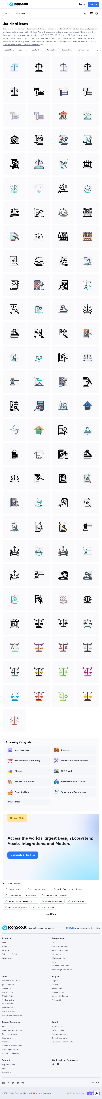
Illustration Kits (58, 958)
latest (33, 41)
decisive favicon (15, 889)
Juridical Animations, (12, 44)
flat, (74, 29)
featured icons (46, 41)
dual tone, (80, 29)
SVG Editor (6, 988)
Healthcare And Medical (73, 782)
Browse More (13, 802)
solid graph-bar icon (53, 901)
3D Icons (55, 942)
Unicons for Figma (60, 996)
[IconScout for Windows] (58, 1065)
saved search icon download (56, 895)
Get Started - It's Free (23, 855)
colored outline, (65, 29)
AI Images (56, 954)
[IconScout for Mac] (53, 1065)
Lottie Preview (8, 1011)
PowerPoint (57, 988)
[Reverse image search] (85, 13)
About (4, 946)
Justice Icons (67, 50)
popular (26, 41)
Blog (4, 942)
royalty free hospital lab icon (69, 889)
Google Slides (58, 992)
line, (56, 29)
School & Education (25, 782)
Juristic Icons (52, 50)
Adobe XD (56, 1000)
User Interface (22, 750)
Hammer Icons (83, 50)
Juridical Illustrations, (31, 44)
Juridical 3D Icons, (89, 41)
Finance (19, 771)
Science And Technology (73, 792)
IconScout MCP (8, 1007)
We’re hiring (7, 958)
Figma (55, 981)
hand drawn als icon (45, 907)
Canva (55, 984)
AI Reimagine (8, 1000)
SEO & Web (67, 771)
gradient (93, 29)
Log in (82, 4)
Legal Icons (9, 50)
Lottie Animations (60, 946)
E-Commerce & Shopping (27, 761)
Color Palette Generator (12, 1015)
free (22, 29)
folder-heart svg (78, 901)
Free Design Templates (62, 969)
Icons (54, 962)
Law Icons (23, 50)
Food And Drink (23, 792)
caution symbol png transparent (22, 895)
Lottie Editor (7, 992)
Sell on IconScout (9, 954)
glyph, (87, 29)
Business (65, 750)
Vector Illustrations (60, 950)
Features (6, 950)
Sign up (93, 4)
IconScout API (8, 1004)
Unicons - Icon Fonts (60, 965)
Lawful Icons (37, 50)
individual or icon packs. (13, 38)
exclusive (18, 41)
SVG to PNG (7, 996)
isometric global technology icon (22, 901)
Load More (51, 914)
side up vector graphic (17, 907)
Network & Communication (74, 761)
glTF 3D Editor (8, 984)
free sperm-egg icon (39, 889)
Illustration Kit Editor (11, 981)
